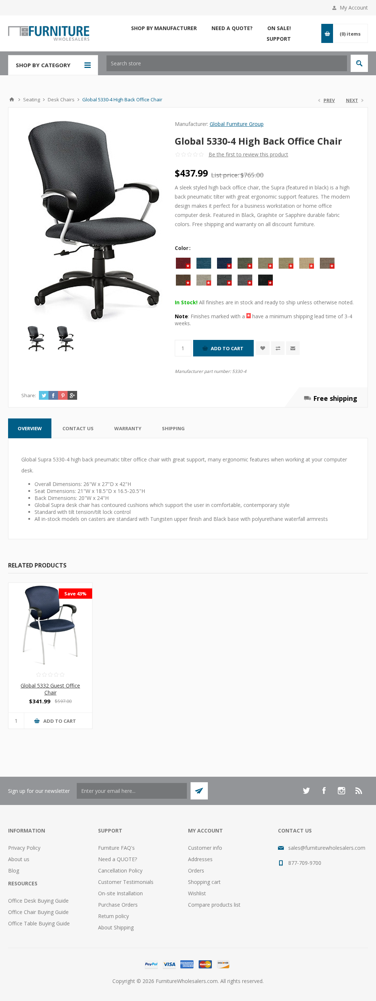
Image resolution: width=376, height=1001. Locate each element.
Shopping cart (204, 881)
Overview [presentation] (30, 428)
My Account (354, 7)
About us (18, 859)
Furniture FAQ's (116, 847)
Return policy (113, 916)
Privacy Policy (24, 847)
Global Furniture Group (237, 123)
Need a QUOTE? (117, 859)
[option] (36, 339)
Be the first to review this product (248, 154)
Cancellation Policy (120, 870)
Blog (13, 870)
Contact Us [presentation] (78, 428)
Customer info (205, 847)
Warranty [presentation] (127, 428)
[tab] (29, 428)
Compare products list (214, 904)
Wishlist (197, 893)
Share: (28, 395)
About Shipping (116, 927)
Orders (196, 870)
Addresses (200, 859)
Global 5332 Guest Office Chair (50, 689)
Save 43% (75, 593)
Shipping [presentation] (173, 428)
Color (182, 247)
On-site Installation (120, 893)
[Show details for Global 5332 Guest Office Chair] (50, 625)
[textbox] (226, 63)
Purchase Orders (118, 904)
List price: (225, 175)
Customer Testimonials (125, 881)
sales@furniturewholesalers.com (326, 847)
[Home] (11, 99)
